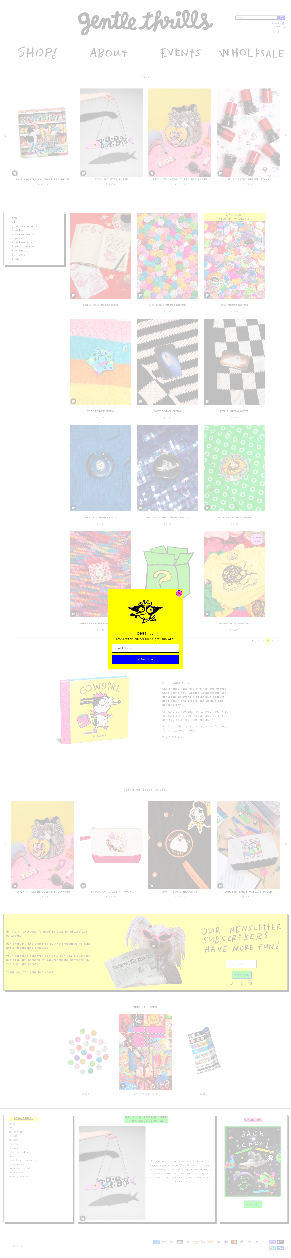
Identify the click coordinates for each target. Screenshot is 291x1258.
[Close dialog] (179, 593)
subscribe (145, 659)
